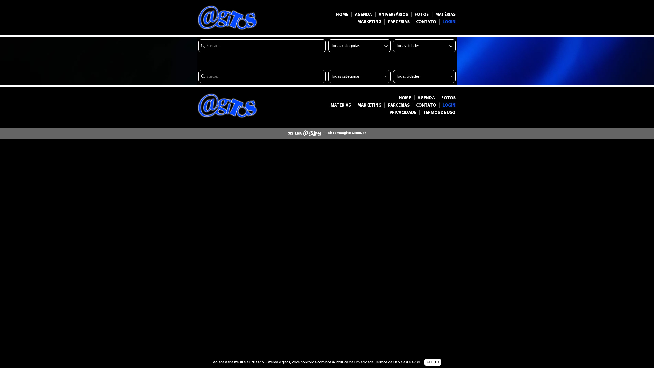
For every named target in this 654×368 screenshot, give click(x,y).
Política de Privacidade (355, 362)
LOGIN (449, 22)
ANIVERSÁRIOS (393, 15)
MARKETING (369, 22)
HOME (342, 15)
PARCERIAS (399, 22)
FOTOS (422, 15)
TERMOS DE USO (439, 113)
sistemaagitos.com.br (347, 133)
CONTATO (426, 22)
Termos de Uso (387, 362)
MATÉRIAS (445, 15)
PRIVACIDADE (403, 113)
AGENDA (363, 15)
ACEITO (432, 362)
